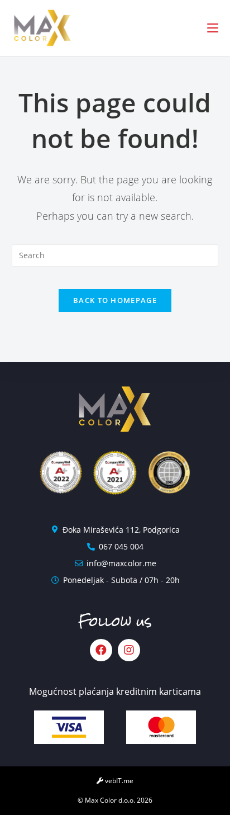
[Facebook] (101, 650)
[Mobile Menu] (212, 28)
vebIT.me (118, 780)
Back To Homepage (115, 300)
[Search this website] (115, 254)
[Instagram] (129, 650)
